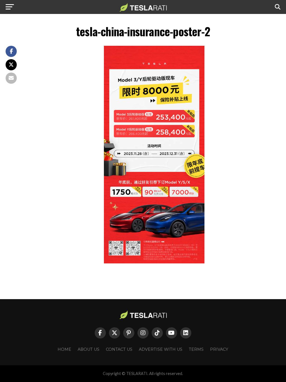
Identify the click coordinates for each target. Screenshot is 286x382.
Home (64, 349)
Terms (196, 349)
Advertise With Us (160, 349)
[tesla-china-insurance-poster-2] (154, 262)
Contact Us (119, 349)
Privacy (219, 349)
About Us (88, 349)
